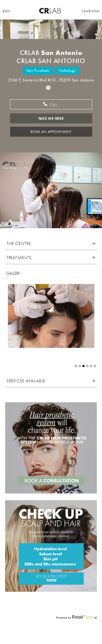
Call (53, 105)
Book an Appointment (51, 132)
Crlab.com (90, 11)
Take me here (51, 118)
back (6, 11)
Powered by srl (76, 617)
